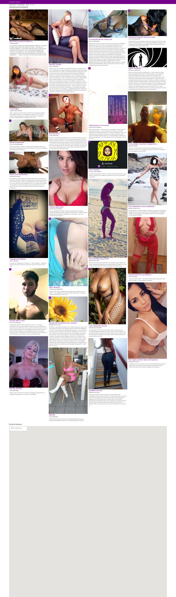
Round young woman (17, 142)
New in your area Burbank (18, 174)
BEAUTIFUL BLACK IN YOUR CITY (21, 41)
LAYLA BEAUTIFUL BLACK (98, 326)
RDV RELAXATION (16, 389)
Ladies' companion (134, 68)
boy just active (54, 134)
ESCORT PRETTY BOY (17, 321)
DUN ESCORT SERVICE (14, 2)
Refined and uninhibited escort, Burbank (63, 323)
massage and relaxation (18, 259)
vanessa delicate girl (56, 207)
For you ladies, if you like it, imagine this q (142, 144)
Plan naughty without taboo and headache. (143, 360)
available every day (95, 390)
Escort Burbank (94, 170)
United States (21, 4)
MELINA (52, 415)
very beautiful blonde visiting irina (100, 39)
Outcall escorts (12, 4)
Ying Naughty (14, 109)
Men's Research (54, 287)
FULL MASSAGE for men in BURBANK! (141, 206)
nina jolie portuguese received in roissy (141, 37)
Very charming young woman (99, 259)
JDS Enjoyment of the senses (99, 125)
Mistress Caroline (55, 64)
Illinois (27, 4)
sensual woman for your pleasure (139, 275)
